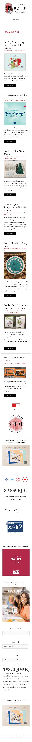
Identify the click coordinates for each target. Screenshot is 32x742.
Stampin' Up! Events (17, 212)
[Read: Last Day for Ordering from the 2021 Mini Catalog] (16, 61)
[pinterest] (19, 479)
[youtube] (25, 479)
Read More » (10, 85)
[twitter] (13, 479)
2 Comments (6, 248)
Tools (5, 158)
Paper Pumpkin (7, 312)
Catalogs (15, 50)
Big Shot (15, 156)
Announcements (16, 100)
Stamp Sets (24, 156)
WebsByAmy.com (18, 737)
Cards (18, 310)
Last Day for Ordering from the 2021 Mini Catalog (14, 45)
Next (16, 409)
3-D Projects (13, 248)
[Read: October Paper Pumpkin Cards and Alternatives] (16, 321)
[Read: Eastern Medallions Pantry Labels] (16, 265)
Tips (12, 312)
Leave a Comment (8, 50)
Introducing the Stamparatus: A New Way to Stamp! (15, 207)
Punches (5, 365)
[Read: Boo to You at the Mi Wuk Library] (16, 372)
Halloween (23, 363)
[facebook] (7, 479)
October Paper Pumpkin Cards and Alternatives (15, 306)
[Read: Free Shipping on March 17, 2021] (16, 113)
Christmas (23, 310)
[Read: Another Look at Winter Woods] (16, 169)
